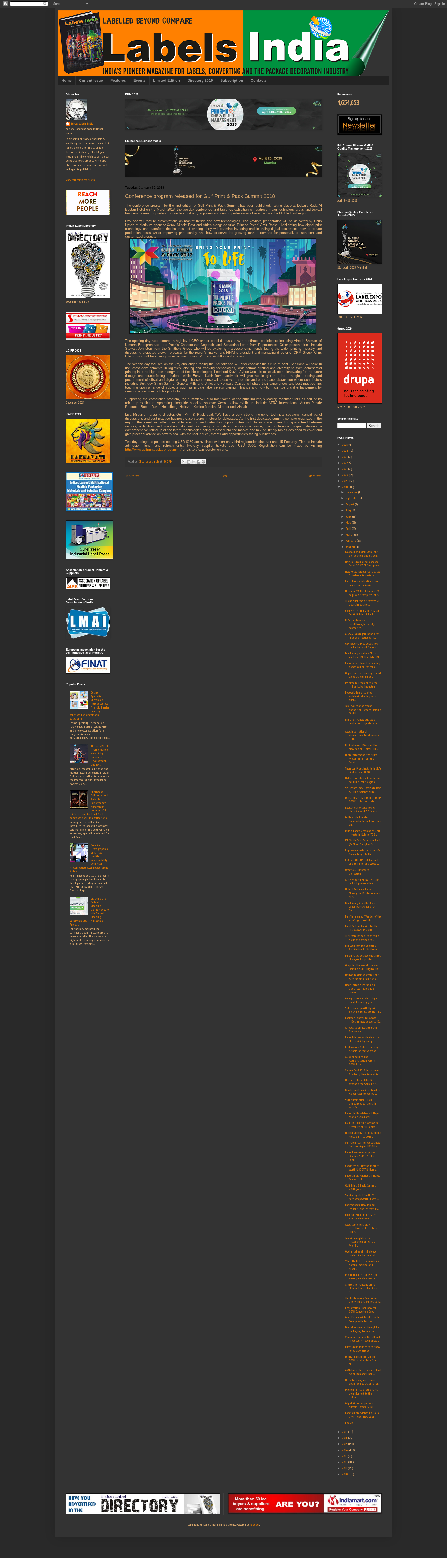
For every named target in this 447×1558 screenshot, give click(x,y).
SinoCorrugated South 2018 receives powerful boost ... (362, 1197)
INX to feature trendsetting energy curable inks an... (361, 1276)
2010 (345, 1474)
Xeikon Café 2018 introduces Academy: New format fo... (362, 1072)
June (349, 516)
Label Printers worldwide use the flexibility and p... (362, 1039)
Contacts (259, 80)
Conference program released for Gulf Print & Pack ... (362, 612)
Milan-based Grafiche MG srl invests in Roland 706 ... (362, 832)
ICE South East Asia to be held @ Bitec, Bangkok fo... (362, 842)
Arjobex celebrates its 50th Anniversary (361, 1029)
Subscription (231, 80)
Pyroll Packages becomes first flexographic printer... (363, 957)
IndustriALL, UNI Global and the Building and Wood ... (362, 862)
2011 (345, 1468)
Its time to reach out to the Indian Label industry (361, 684)
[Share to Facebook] (198, 461)
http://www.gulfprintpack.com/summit (153, 449)
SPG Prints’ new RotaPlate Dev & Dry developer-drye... (363, 789)
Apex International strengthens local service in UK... (362, 735)
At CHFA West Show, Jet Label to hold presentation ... (362, 881)
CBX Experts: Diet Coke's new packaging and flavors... (361, 645)
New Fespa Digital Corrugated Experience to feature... (363, 573)
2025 (345, 444)
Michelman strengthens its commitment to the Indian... (361, 1393)
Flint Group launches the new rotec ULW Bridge (362, 1348)
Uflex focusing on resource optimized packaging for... (362, 1381)
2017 (345, 1432)
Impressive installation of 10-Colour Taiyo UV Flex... (362, 852)
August (350, 504)
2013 (345, 1456)
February (351, 540)
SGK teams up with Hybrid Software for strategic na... (363, 1009)
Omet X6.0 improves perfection (357, 871)
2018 (345, 487)
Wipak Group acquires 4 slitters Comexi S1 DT (359, 1405)
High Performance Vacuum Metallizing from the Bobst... (361, 758)
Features (118, 80)
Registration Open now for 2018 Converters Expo (360, 1309)
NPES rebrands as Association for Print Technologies (362, 780)
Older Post (314, 476)
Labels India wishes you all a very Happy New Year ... (362, 1414)
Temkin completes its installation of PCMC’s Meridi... (360, 1241)
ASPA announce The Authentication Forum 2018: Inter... (360, 1060)
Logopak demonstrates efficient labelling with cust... (360, 696)
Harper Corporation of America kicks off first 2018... (363, 1134)
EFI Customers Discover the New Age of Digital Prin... (361, 747)
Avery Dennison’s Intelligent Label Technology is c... (362, 1000)
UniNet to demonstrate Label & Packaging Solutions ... (362, 976)
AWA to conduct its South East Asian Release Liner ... (363, 1372)
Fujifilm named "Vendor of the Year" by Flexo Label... (363, 918)
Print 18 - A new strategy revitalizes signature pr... (361, 721)
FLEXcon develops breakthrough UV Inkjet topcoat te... (361, 624)
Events (139, 80)
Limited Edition (166, 80)
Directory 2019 (200, 80)
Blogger (254, 1524)
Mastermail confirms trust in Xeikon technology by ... (362, 1091)
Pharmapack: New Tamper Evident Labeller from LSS (362, 1206)
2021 (345, 469)
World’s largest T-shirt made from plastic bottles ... (362, 1319)
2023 (345, 457)
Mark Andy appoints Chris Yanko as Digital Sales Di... (363, 655)
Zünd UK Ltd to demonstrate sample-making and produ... (362, 1265)
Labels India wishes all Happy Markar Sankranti (363, 1115)
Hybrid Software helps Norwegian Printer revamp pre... (362, 893)
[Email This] (183, 461)
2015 (345, 1444)
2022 (345, 463)
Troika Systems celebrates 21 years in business (362, 602)
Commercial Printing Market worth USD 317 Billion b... (362, 1167)
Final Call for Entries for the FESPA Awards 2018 (361, 927)
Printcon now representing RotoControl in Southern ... (362, 947)
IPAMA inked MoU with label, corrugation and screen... (362, 553)
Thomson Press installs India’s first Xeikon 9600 (363, 770)
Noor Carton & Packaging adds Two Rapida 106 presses (360, 988)
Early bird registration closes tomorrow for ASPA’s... (362, 583)
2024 (345, 450)
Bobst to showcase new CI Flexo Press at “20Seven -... (363, 809)
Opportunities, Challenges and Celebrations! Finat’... (363, 675)
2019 (345, 481)
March (350, 534)
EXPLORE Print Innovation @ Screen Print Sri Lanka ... (362, 1124)
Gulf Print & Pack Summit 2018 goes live (360, 1187)
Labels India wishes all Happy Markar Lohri (363, 1177)
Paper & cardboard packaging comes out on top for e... (362, 665)
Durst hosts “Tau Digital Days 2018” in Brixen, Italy (363, 799)
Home (67, 80)
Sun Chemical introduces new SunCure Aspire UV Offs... (362, 1144)
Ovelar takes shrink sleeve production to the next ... (361, 1253)
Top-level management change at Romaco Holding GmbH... (363, 709)
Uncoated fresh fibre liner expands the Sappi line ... (361, 1082)
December (352, 492)
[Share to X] (193, 461)
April (349, 528)
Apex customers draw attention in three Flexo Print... (361, 1228)
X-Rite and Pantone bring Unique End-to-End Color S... (361, 1288)
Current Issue (91, 80)
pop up (349, 1423)
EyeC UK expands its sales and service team (360, 1216)
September (352, 498)
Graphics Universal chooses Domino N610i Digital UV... (362, 967)
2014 (345, 1450)
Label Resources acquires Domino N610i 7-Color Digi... (360, 1156)
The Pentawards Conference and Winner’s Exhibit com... (363, 1299)
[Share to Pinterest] (203, 461)
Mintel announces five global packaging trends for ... (362, 1329)
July (349, 510)
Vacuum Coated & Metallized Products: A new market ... (362, 1339)
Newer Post (132, 476)
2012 (345, 1462)
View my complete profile (80, 180)
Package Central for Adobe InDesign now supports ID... (363, 1019)
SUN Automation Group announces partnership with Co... (360, 1103)
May (349, 522)
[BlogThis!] (188, 461)
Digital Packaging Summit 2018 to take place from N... (361, 1360)
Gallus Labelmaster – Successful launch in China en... (363, 820)
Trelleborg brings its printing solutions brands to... (362, 937)
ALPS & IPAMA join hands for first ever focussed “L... (362, 635)
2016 (345, 1438)
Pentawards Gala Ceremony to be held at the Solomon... (363, 1049)
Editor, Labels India (82, 123)
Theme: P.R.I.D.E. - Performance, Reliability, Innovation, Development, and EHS (100, 755)
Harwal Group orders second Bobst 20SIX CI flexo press (362, 563)
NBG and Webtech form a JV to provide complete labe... (362, 593)
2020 (345, 475)
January (351, 547)
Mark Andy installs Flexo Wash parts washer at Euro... (360, 906)
